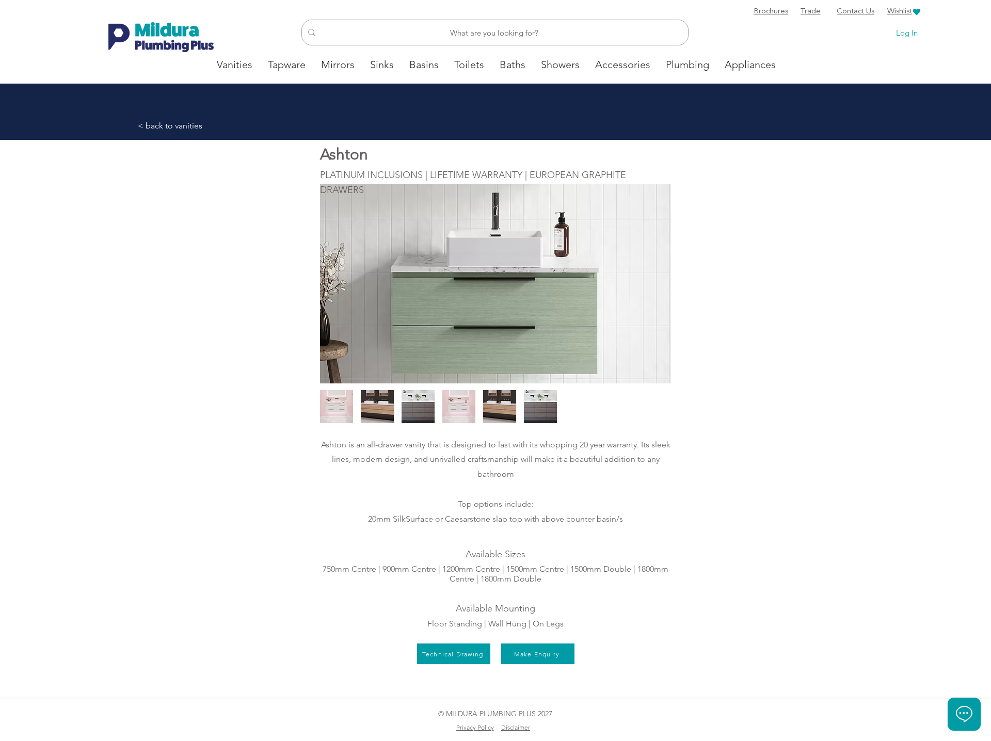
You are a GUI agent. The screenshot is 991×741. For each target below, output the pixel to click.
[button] (377, 406)
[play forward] (658, 406)
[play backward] (333, 406)
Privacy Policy (475, 727)
